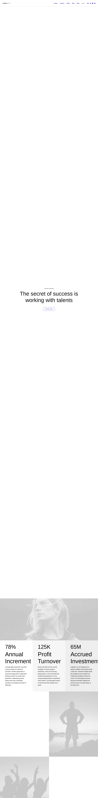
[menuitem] (56, 3)
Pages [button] (83, 3)
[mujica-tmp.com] (6, 3)
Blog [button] (73, 3)
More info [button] (10, 749)
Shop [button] (78, 3)
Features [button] (62, 3)
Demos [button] (56, 3)
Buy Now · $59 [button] (49, 309)
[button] (88, 3)
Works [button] (68, 3)
